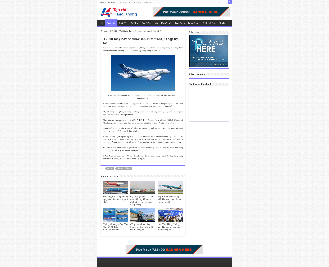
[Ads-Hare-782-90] (191, 11)
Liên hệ (222, 23)
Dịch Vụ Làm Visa (124, 2)
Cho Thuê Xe (137, 2)
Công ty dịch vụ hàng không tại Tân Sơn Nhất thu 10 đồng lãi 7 (141, 227)
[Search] (230, 2)
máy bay (110, 168)
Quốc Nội (111, 23)
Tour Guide (180, 23)
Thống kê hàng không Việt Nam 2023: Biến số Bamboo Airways (115, 227)
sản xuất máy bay (124, 168)
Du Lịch (134, 23)
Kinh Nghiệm (209, 23)
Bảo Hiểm (146, 23)
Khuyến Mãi (166, 23)
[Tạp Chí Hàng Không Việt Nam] (118, 12)
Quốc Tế (122, 23)
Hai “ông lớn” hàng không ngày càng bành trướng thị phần (115, 199)
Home (102, 23)
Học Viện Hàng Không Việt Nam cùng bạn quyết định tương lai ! (170, 227)
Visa (156, 23)
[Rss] (214, 2)
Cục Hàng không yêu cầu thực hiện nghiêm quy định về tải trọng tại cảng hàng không (142, 200)
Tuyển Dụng (193, 23)
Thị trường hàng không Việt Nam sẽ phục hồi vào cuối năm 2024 (170, 199)
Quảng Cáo (147, 2)
